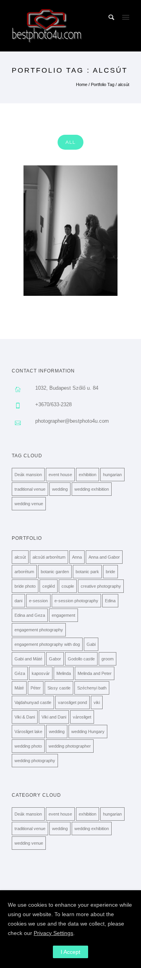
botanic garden (55, 571)
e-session (38, 600)
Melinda (63, 673)
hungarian (112, 474)
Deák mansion (28, 474)
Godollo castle (81, 658)
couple (67, 586)
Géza (19, 673)
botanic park (87, 571)
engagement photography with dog (47, 644)
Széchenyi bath (92, 688)
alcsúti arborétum (49, 557)
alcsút (123, 84)
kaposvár (41, 673)
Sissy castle (58, 688)
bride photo (25, 586)
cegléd (48, 586)
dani (18, 600)
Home (81, 84)
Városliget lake (28, 731)
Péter (36, 688)
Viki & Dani (24, 717)
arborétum (24, 571)
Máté (19, 688)
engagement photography (38, 629)
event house (60, 474)
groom (107, 658)
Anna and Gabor (104, 557)
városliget (82, 717)
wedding (60, 489)
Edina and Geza (29, 615)
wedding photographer (70, 746)
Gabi (91, 644)
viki (97, 702)
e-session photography (76, 600)
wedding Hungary (88, 731)
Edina (110, 600)
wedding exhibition (91, 489)
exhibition (87, 474)
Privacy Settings (53, 933)
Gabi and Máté (28, 658)
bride (110, 571)
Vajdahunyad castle (32, 702)
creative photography (101, 586)
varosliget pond (72, 702)
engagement (63, 615)
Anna (77, 557)
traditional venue (29, 489)
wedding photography (34, 760)
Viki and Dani (54, 717)
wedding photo (28, 746)
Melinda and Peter (95, 673)
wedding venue (28, 503)
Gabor (55, 658)
